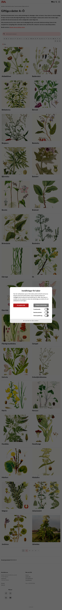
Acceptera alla (21, 305)
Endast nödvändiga (41, 305)
